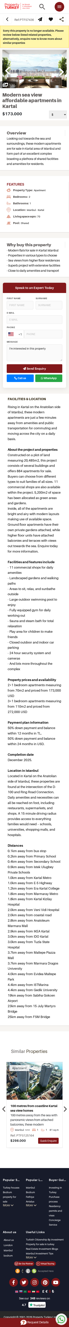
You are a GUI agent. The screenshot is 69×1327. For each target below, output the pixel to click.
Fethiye (30, 1196)
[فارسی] (34, 1291)
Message (12, 341)
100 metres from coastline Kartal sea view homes (33, 1108)
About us (9, 1239)
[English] (17, 1291)
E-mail (11, 313)
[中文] (30, 1291)
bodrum (8, 1255)
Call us (21, 378)
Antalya (30, 1201)
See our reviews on (34, 1298)
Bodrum (30, 1192)
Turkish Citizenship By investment (45, 1239)
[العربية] (25, 1291)
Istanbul (30, 1187)
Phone (11, 327)
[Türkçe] (38, 1291)
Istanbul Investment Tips (39, 1253)
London (8, 1245)
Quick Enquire (48, 1140)
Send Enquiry (36, 368)
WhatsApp (50, 378)
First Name (14, 298)
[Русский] (21, 1291)
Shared (25, 223)
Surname (41, 298)
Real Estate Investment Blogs (42, 1248)
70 (38, 216)
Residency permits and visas (55, 1211)
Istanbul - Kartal (35, 209)
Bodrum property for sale (9, 1197)
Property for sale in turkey (40, 1244)
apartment (40, 190)
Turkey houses (11, 1187)
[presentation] (4, 1109)
